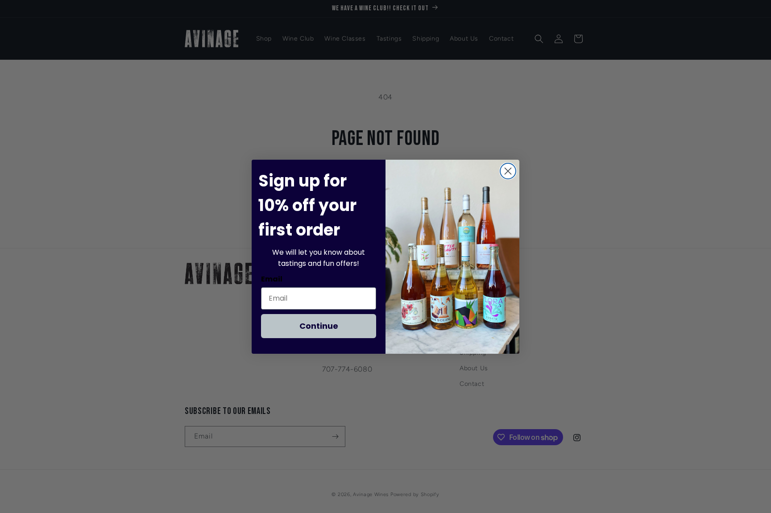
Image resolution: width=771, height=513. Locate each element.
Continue (318, 325)
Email (271, 279)
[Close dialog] (508, 171)
